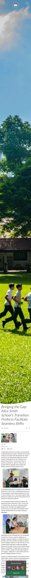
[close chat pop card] (25, 562)
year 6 (4, 448)
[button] (16, 573)
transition (10, 448)
